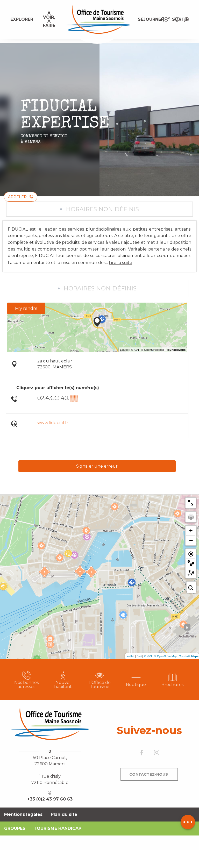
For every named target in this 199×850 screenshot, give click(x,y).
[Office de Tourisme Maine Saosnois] (50, 722)
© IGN (148, 656)
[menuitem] (21, 19)
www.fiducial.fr (52, 422)
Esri (139, 656)
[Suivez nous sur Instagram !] (156, 753)
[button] (186, 19)
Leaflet (130, 656)
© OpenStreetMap (165, 656)
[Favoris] (177, 19)
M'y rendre (26, 308)
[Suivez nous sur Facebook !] (141, 753)
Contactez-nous (148, 774)
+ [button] (191, 530)
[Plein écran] (190, 503)
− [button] (191, 540)
